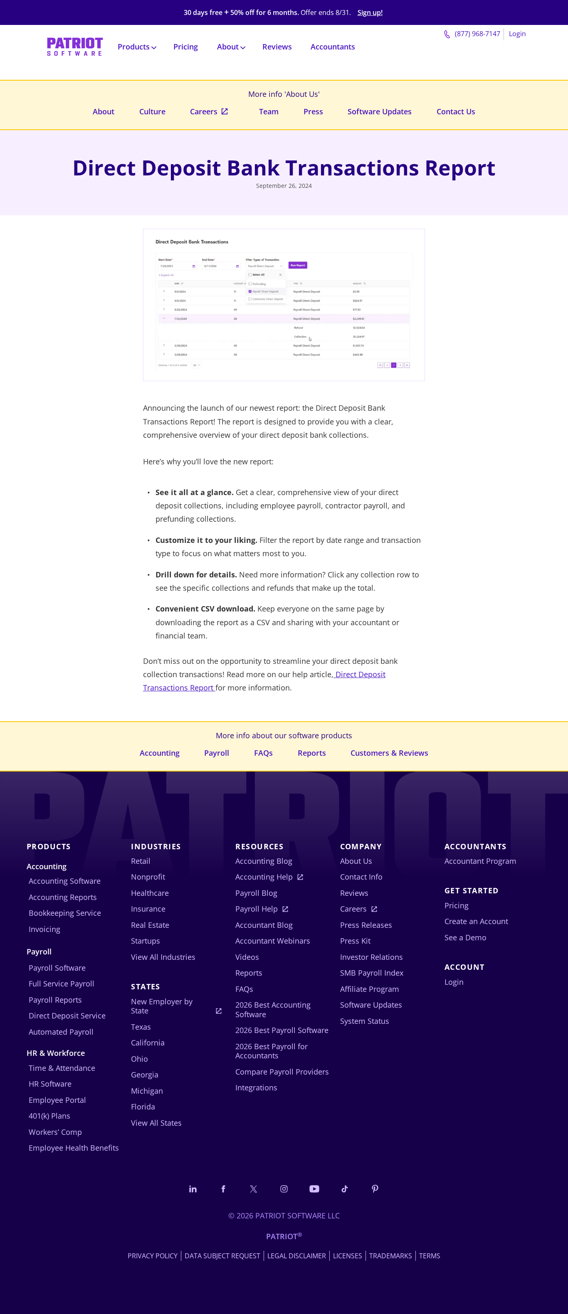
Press (313, 111)
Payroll (216, 753)
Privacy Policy (153, 1255)
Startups (145, 941)
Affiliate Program (369, 989)
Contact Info (361, 877)
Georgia (144, 1075)
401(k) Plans (49, 1116)
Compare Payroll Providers (282, 1072)
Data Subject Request (222, 1255)
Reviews (277, 47)
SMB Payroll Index (371, 973)
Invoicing (44, 929)
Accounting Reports (63, 897)
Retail (141, 861)
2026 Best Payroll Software (281, 1030)
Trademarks (390, 1255)
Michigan (147, 1091)
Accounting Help (264, 877)
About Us (356, 861)
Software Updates (380, 111)
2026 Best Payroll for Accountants (271, 1051)
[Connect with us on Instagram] (284, 1188)
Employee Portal (57, 1100)
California (148, 1043)
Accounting (160, 753)
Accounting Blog (263, 861)
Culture (152, 111)
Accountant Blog (264, 925)
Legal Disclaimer (296, 1255)
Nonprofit (148, 877)
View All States (156, 1123)
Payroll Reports (55, 1000)
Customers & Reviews (389, 753)
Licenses (347, 1255)
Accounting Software (65, 881)
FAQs (263, 753)
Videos (247, 957)
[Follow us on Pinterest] (375, 1188)
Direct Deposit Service (67, 1016)
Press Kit (355, 941)
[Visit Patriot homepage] (75, 45)
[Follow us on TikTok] (344, 1188)
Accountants (333, 47)
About (103, 111)
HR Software (50, 1084)
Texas (141, 1027)
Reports (312, 753)
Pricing (185, 47)
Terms (429, 1255)
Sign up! (370, 12)
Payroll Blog (256, 893)
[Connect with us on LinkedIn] (192, 1188)
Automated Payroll (61, 1032)
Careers (203, 111)
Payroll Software (57, 968)
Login (517, 33)
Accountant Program (480, 861)
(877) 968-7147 (476, 33)
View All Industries (163, 957)
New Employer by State (162, 1006)
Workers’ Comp (55, 1132)
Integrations (256, 1087)
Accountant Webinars (272, 941)
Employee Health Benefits (74, 1148)
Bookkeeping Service (65, 913)
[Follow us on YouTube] (314, 1188)
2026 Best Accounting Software (273, 1009)
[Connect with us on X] (253, 1188)
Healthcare (150, 893)
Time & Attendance (62, 1068)
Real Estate (150, 925)
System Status (364, 1021)
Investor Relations (371, 957)
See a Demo (466, 937)
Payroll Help (256, 909)
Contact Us (456, 111)
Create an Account (476, 921)
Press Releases (366, 925)
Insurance (148, 909)
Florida (143, 1107)
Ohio (139, 1059)
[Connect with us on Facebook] (223, 1188)
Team (269, 111)
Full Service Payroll (61, 984)
